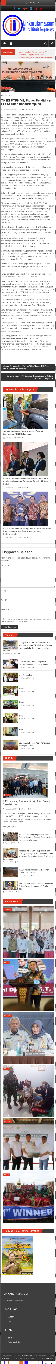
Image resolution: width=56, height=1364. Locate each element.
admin (19, 440)
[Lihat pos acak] (52, 43)
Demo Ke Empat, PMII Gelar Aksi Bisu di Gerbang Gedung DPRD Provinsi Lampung (30, 380)
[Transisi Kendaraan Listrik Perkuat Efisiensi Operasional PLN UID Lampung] (25, 414)
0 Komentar (28, 112)
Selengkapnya (8, 829)
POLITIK (6, 965)
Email (4, 603)
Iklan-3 (21, 705)
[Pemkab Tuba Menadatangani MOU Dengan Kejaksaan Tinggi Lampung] (10, 666)
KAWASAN (7, 912)
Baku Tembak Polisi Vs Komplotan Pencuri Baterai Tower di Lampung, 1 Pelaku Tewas (36, 889)
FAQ (9, 1324)
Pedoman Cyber (14, 1345)
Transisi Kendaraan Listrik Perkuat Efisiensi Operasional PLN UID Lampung (23, 435)
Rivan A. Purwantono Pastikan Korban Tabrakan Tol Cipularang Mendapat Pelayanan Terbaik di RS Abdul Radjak (27, 484)
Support (11, 1320)
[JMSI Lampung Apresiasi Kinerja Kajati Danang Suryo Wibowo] (25, 783)
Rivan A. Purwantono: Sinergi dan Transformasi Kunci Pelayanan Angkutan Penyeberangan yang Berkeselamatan (27, 534)
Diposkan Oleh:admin (11, 112)
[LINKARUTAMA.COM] (4, 43)
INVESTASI (6, 91)
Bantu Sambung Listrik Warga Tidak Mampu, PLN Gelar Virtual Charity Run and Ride (26, 370)
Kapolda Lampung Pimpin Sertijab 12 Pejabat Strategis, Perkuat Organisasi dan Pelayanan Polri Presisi (36, 840)
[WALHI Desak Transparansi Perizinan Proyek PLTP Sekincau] (10, 875)
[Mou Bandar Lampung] (10, 680)
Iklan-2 (21, 691)
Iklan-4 (21, 719)
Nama (4, 594)
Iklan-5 (21, 732)
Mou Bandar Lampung (28, 678)
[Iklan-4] (10, 720)
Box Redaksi (13, 1341)
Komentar (6, 568)
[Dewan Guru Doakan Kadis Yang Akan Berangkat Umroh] (10, 748)
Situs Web (5, 612)
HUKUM (7, 798)
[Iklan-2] (10, 693)
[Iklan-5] (10, 734)
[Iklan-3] (10, 707)
